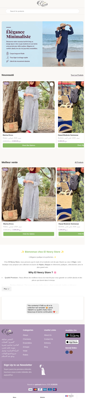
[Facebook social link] (67, 352)
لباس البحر (67, 138)
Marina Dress (8, 135)
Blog (46, 347)
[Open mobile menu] (3, 11)
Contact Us (48, 339)
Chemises (27, 339)
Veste (25, 351)
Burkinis (61, 138)
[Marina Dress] (29, 107)
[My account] (82, 11)
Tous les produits (77, 75)
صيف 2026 (17, 138)
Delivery (47, 343)
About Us (47, 335)
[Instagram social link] (71, 352)
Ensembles (27, 343)
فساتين (10, 138)
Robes (5, 138)
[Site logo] (42, 4)
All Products (79, 162)
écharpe (26, 347)
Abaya (25, 335)
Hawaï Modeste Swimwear (68, 135)
